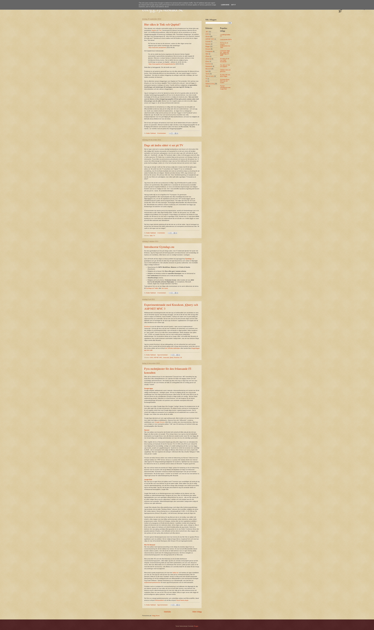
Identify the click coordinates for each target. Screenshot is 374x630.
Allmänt (208, 36)
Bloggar (208, 46)
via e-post (165, 288)
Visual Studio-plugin (182, 600)
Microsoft (208, 69)
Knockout (147, 326)
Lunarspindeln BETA (226, 39)
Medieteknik (209, 66)
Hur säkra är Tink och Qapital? (162, 24)
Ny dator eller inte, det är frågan (225, 75)
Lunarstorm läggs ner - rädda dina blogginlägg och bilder (225, 53)
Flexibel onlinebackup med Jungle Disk (225, 87)
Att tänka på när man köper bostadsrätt (224, 60)
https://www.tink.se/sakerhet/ (157, 47)
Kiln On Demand (149, 545)
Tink (160, 30)
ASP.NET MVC (158, 357)
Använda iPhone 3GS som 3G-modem (224, 81)
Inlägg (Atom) (156, 615)
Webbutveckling (210, 83)
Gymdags (188, 258)
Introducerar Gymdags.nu (159, 247)
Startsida (167, 612)
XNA (207, 86)
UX (181, 357)
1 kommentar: (161, 233)
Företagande (209, 51)
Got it (233, 5)
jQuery (171, 357)
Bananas (208, 44)
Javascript (166, 357)
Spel (207, 71)
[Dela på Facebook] (175, 133)
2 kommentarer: (162, 293)
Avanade (208, 41)
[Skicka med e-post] (170, 133)
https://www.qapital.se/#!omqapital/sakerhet (162, 64)
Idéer (151, 235)
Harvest (146, 430)
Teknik (207, 73)
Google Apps (148, 388)
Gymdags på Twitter (152, 288)
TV (154, 235)
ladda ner (175, 572)
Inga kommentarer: (162, 355)
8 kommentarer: (162, 133)
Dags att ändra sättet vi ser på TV (163, 145)
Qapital (154, 30)
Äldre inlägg (197, 612)
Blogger (196, 626)
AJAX (151, 357)
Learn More (225, 5)
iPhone (207, 56)
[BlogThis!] (172, 133)
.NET (207, 31)
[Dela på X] (174, 133)
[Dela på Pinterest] (177, 133)
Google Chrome (160, 422)
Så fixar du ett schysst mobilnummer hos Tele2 (225, 45)
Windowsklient (159, 600)
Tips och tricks (210, 76)
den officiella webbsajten (172, 348)
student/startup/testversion (152, 582)
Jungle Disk (148, 479)
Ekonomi (208, 49)
